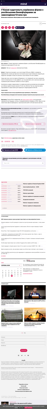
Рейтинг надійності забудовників (32, 205)
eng (4, 1)
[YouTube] (28, 355)
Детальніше (21, 407)
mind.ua (3, 368)
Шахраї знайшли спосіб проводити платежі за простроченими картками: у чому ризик (23, 222)
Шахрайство (7, 141)
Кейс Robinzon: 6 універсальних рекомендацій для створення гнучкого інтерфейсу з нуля (33, 270)
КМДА (13, 141)
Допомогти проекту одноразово (33, 123)
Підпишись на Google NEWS (11, 150)
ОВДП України (4, 182)
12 (8, 272)
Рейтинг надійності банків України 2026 (33, 183)
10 (2, 272)
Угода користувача (23, 387)
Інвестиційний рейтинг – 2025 (31, 186)
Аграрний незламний (28, 199)
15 (17, 272)
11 (5, 272)
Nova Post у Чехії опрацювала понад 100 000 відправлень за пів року (18, 230)
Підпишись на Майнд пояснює (34, 150)
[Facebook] (18, 355)
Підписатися (43, 1)
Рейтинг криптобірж (28, 193)
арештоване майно (28, 99)
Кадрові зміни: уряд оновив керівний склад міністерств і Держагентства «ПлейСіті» (11, 324)
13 (11, 272)
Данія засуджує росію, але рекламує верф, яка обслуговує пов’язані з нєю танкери (22, 249)
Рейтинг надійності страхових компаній (33, 196)
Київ (2, 141)
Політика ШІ (23, 386)
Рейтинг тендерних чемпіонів (31, 202)
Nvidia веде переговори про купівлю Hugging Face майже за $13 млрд (19, 242)
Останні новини (4, 216)
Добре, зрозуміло (28, 407)
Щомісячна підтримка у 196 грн (10, 123)
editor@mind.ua (12, 130)
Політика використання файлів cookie (23, 391)
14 (14, 272)
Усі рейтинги (4, 208)
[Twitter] (22, 355)
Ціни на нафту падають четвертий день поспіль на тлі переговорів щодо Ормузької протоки (34, 324)
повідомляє (14, 67)
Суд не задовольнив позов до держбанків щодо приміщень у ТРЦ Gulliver (19, 92)
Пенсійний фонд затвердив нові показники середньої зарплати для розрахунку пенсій (22, 94)
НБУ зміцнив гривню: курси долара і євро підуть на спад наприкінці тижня (20, 219)
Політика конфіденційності (23, 389)
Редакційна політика (23, 384)
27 (11, 275)
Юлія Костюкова (8, 138)
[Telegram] (25, 355)
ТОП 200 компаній (28, 190)
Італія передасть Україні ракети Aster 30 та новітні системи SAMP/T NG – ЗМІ (20, 246)
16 (20, 272)
